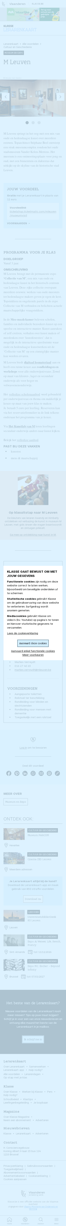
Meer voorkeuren (33, 654)
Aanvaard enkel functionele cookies (33, 650)
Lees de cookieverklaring (22, 633)
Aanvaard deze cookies (33, 643)
